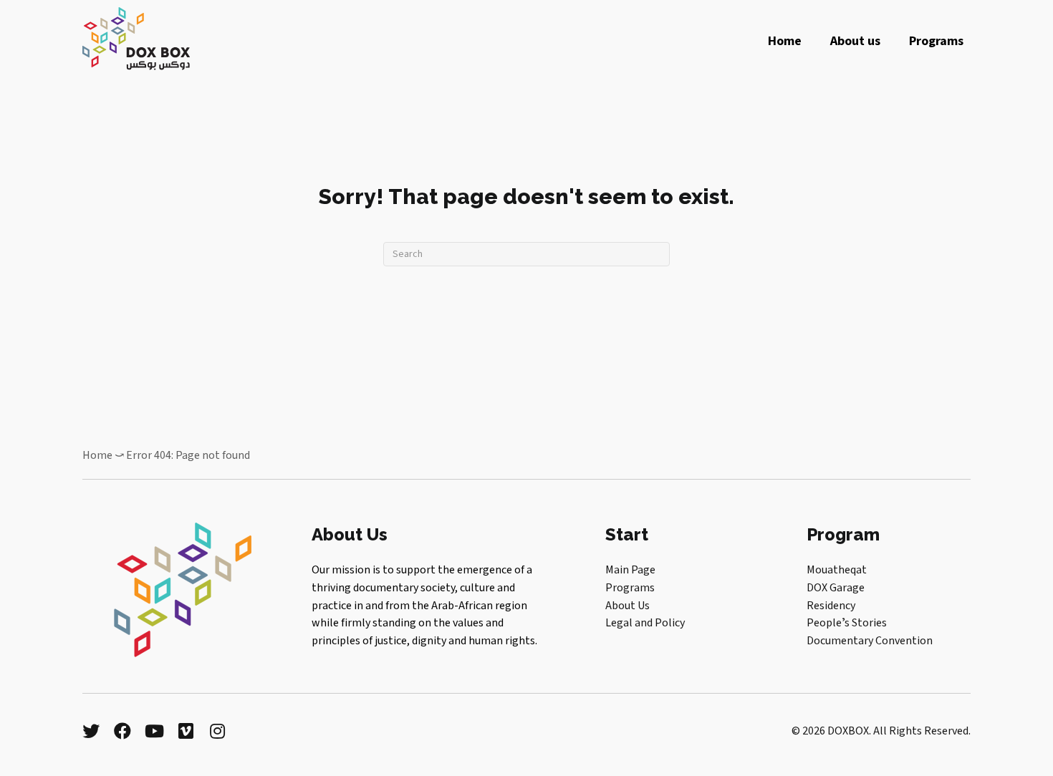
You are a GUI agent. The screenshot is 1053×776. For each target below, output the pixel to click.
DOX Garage (836, 588)
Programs (630, 588)
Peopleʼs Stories (847, 623)
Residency (831, 605)
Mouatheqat (837, 570)
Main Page (630, 570)
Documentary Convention (870, 641)
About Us (627, 605)
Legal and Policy (645, 623)
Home (97, 455)
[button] (91, 730)
